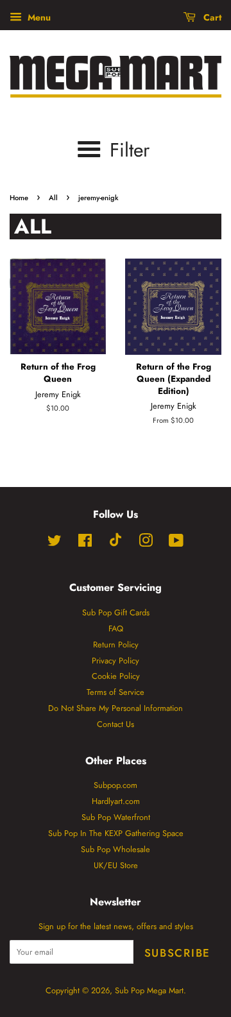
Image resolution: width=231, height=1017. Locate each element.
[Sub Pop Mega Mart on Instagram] (146, 543)
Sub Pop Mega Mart (149, 990)
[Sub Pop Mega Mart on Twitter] (54, 543)
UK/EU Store (116, 865)
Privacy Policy (115, 660)
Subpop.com (115, 785)
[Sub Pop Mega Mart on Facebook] (85, 543)
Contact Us (115, 724)
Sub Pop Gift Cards (116, 612)
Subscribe (177, 953)
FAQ (115, 628)
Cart (211, 17)
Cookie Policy (116, 676)
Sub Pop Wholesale (115, 849)
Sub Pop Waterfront (115, 817)
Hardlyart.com (116, 801)
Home (19, 197)
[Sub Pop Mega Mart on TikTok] (115, 544)
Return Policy (116, 644)
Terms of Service (115, 692)
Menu (38, 17)
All (53, 197)
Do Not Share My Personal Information (115, 708)
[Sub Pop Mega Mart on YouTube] (176, 543)
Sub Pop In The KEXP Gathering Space (116, 833)
